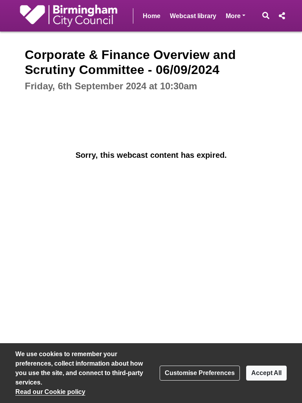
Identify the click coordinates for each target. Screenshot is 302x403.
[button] (266, 16)
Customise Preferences (200, 373)
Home (151, 16)
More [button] (235, 15)
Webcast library (193, 16)
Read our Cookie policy (50, 391)
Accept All (266, 373)
